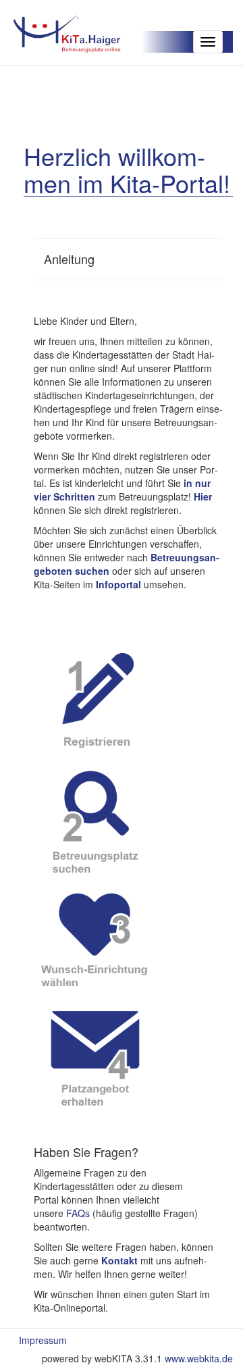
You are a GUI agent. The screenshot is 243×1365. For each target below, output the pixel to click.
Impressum (43, 1340)
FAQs (78, 1213)
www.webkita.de (199, 1358)
